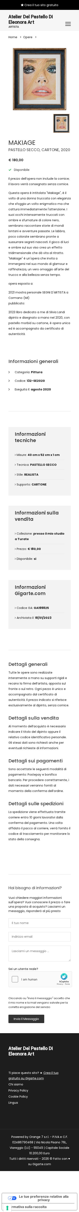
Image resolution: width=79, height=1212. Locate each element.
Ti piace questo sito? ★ (33, 1075)
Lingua (13, 1103)
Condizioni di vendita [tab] (41, 645)
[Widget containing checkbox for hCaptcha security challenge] (40, 979)
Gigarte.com (41, 1164)
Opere (27, 37)
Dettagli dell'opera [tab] (41, 406)
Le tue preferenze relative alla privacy (43, 1198)
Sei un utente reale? (23, 969)
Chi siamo (15, 1084)
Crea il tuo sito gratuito (41, 5)
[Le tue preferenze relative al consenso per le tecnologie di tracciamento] (7, 1208)
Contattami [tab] (41, 869)
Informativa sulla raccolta (26, 1207)
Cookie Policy (18, 1096)
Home (12, 37)
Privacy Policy (18, 1090)
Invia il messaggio (26, 1019)
